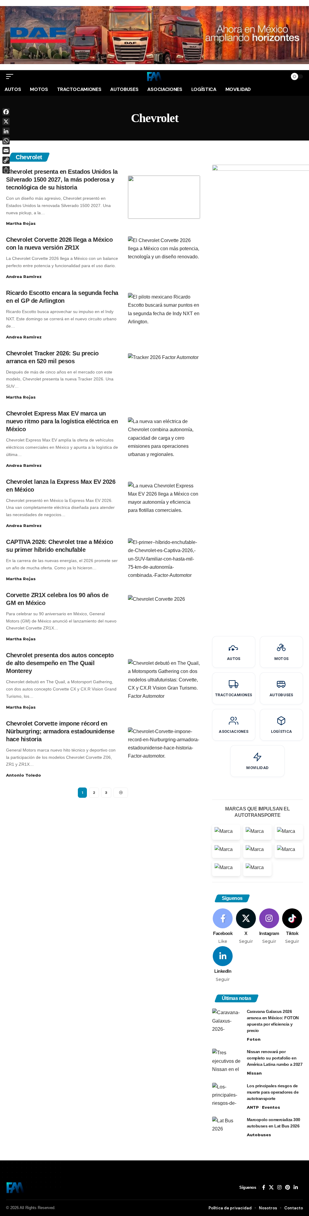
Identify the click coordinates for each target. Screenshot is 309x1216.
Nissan (254, 1073)
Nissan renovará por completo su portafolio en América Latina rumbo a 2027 (275, 1058)
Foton (253, 1039)
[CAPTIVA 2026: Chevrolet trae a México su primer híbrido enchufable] (164, 559)
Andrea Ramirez (24, 276)
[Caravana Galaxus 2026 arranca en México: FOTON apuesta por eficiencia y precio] (227, 1019)
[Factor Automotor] (154, 76)
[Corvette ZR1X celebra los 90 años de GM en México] (164, 616)
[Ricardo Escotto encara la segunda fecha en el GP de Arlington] (164, 314)
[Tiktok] (292, 926)
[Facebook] (223, 926)
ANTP (253, 1107)
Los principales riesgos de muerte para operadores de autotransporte (273, 1092)
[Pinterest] (287, 1187)
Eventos (271, 1107)
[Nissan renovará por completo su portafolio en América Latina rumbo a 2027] (227, 1060)
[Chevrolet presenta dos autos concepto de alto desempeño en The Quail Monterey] (164, 680)
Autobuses (259, 1134)
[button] (11, 76)
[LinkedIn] (223, 964)
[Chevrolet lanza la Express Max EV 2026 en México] (164, 503)
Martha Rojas (21, 223)
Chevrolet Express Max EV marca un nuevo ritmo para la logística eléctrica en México (62, 421)
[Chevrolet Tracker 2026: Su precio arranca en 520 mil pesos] (164, 374)
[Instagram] (269, 926)
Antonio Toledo (23, 775)
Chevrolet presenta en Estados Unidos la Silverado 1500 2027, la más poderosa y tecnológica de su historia (62, 179)
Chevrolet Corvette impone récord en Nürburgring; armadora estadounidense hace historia (60, 731)
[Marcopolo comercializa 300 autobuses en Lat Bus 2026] (227, 1128)
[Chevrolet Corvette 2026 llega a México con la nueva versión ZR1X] (164, 258)
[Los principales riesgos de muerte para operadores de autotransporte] (227, 1094)
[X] (246, 926)
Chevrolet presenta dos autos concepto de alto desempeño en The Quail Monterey (60, 663)
